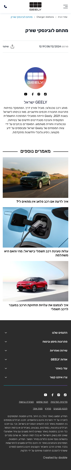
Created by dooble (55, 457)
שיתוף (6, 46)
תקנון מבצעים (60, 408)
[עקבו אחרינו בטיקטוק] (45, 94)
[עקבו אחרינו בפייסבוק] (32, 94)
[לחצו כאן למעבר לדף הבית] (35, 6)
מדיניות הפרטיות (59, 401)
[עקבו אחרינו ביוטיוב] (25, 94)
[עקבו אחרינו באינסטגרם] (39, 94)
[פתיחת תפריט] (65, 6)
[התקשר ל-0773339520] (5, 6)
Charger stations (45, 17)
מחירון (48, 408)
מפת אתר (37, 408)
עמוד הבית (62, 17)
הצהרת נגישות (26, 401)
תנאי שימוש (42, 401)
